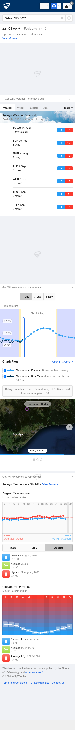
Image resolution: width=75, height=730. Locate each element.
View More (49, 527)
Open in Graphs (61, 404)
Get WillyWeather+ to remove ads (24, 98)
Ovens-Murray (34, 119)
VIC (19, 119)
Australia (7, 119)
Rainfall (33, 108)
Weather (7, 108)
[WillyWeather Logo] (9, 6)
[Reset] (62, 18)
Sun (45, 108)
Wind (20, 108)
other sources (33, 715)
